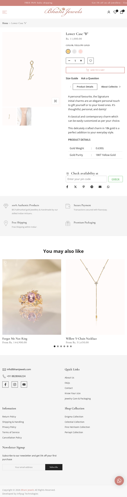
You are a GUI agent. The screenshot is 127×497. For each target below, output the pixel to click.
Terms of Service (11, 432)
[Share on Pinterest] (84, 186)
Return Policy (9, 416)
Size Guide (72, 78)
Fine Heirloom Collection (77, 427)
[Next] (119, 86)
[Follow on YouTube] (24, 384)
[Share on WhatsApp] (109, 186)
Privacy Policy (9, 427)
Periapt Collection (74, 432)
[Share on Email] (101, 186)
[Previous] (70, 86)
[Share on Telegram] (93, 186)
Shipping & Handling (13, 421)
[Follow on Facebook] (5, 384)
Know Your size (73, 393)
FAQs (67, 382)
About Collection (110, 86)
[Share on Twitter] (76, 186)
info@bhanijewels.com (19, 369)
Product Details (85, 86)
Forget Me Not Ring (14, 339)
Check (116, 179)
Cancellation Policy (12, 437)
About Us (69, 377)
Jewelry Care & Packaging (78, 398)
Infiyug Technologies (27, 493)
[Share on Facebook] (68, 186)
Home (5, 23)
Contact (69, 388)
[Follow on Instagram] (15, 384)
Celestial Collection (74, 421)
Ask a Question (90, 78)
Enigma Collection (74, 416)
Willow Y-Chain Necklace (81, 339)
